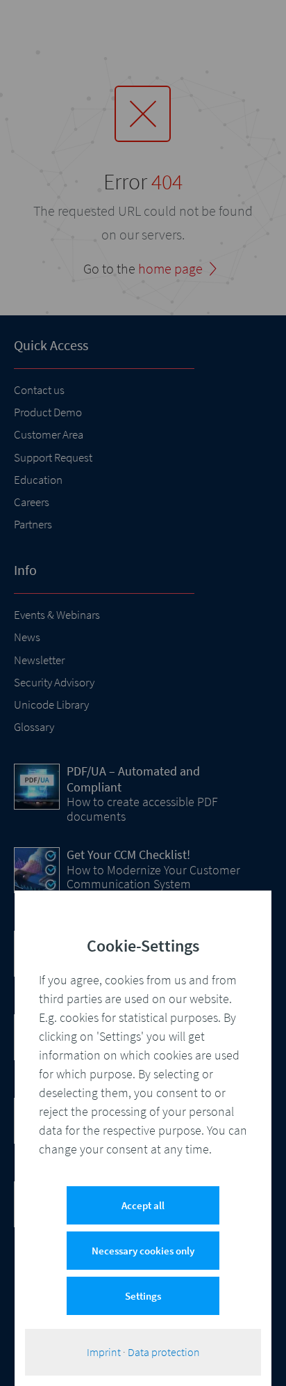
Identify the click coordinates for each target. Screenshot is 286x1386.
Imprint (104, 1352)
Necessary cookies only (143, 1250)
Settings (143, 1295)
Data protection (164, 1352)
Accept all (143, 1205)
